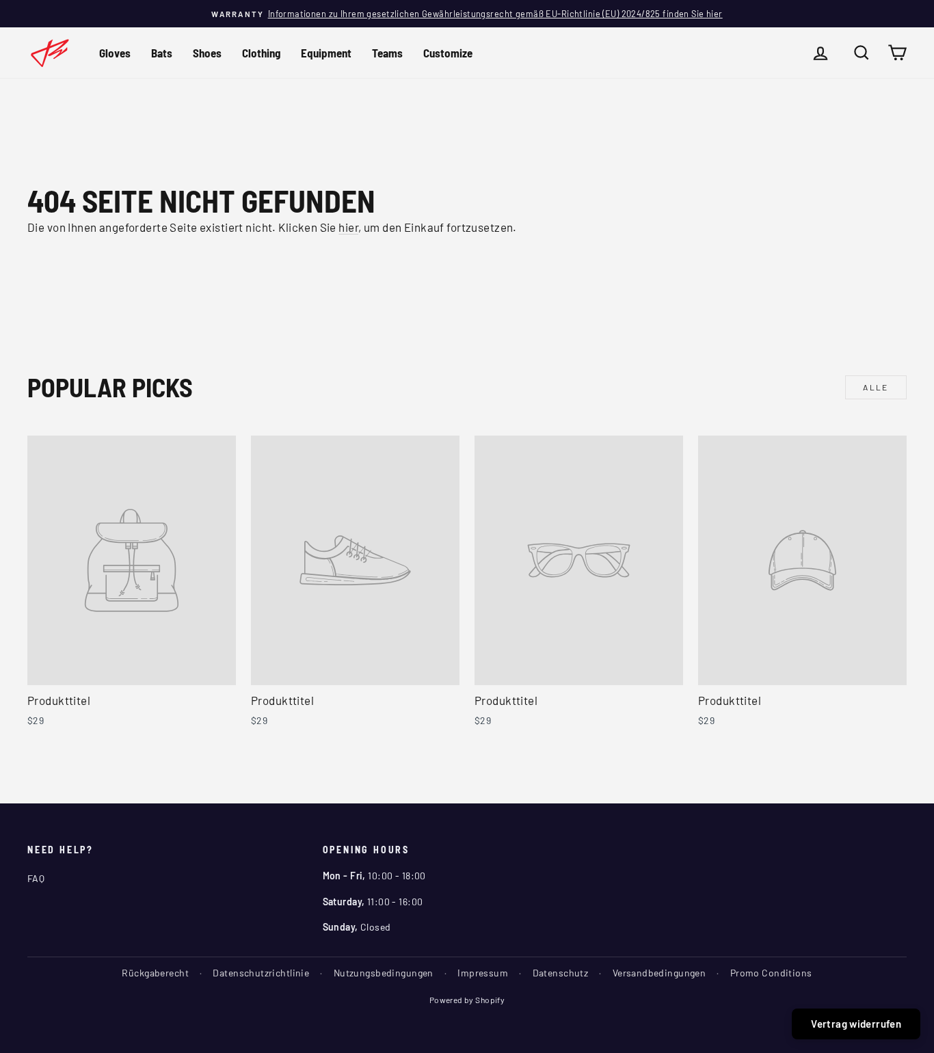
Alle (876, 387)
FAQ (35, 878)
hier (348, 227)
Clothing (261, 52)
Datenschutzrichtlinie (261, 972)
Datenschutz (561, 972)
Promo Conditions (771, 972)
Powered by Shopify (467, 999)
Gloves (115, 52)
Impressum (482, 972)
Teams (387, 52)
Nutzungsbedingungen (383, 972)
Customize (447, 52)
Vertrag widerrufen (856, 1023)
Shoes (207, 52)
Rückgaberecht (155, 972)
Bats (161, 52)
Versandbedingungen (659, 972)
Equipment (326, 52)
